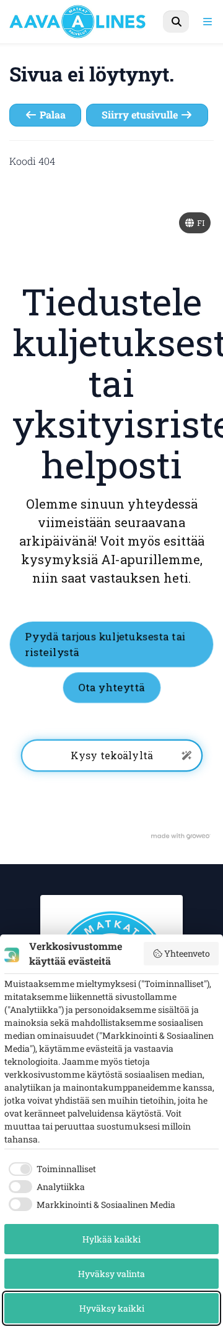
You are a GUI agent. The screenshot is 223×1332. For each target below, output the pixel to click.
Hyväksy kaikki (111, 1308)
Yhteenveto (187, 953)
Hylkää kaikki (111, 1239)
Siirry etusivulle (141, 114)
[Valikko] (207, 21)
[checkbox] (50, 1169)
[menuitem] (176, 21)
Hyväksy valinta (111, 1274)
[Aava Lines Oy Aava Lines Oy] (90, 21)
